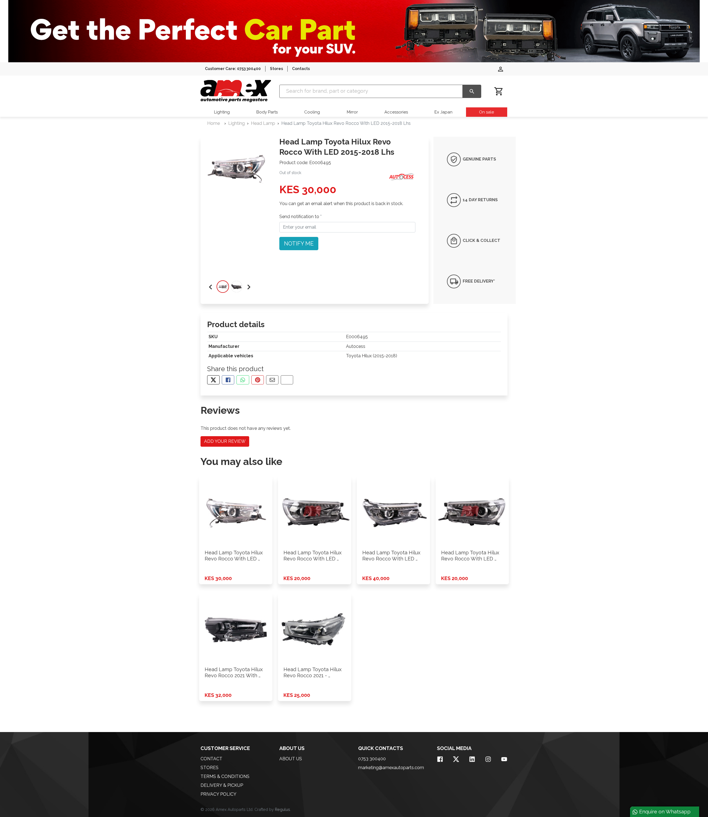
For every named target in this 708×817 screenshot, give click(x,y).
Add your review (225, 441)
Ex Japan (443, 112)
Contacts (301, 68)
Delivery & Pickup (222, 785)
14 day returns (480, 199)
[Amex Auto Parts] (236, 91)
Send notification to (299, 216)
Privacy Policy (218, 794)
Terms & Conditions (225, 776)
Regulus (282, 809)
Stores (276, 68)
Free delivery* (478, 281)
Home (213, 123)
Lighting (222, 112)
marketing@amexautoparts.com (391, 767)
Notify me (299, 243)
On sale (486, 112)
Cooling (312, 112)
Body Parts (267, 112)
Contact (211, 758)
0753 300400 (372, 758)
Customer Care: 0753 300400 (233, 68)
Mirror (352, 112)
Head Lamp (263, 123)
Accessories (396, 112)
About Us (290, 758)
